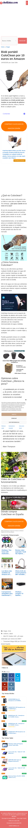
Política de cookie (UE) (14, 820)
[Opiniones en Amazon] (12, 710)
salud (11, 633)
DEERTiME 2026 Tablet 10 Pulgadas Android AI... (14, 760)
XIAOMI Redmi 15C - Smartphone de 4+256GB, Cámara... (16, 724)
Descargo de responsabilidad (8, 818)
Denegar (14, 418)
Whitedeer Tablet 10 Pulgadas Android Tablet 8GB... (15, 744)
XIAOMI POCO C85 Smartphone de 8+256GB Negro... (16, 732)
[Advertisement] (14, 20)
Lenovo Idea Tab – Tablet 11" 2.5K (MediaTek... (16, 752)
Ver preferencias (14, 422)
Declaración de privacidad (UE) (14, 823)
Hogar (8, 47)
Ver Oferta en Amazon (19, 160)
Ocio (9, 631)
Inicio (2, 47)
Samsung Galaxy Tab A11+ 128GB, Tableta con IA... (16, 776)
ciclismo (5, 633)
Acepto (14, 414)
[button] (26, 399)
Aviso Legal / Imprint (21, 818)
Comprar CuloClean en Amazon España (14, 126)
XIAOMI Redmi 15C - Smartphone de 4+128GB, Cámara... (16, 716)
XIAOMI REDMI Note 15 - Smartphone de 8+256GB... (14, 700)
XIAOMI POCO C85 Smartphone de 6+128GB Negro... (16, 708)
